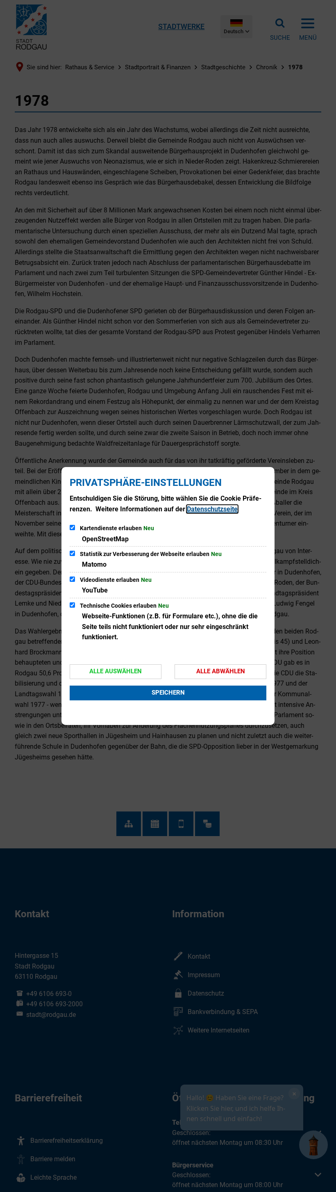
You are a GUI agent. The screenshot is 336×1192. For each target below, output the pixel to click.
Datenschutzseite (212, 509)
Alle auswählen (115, 671)
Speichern (168, 692)
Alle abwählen (220, 671)
